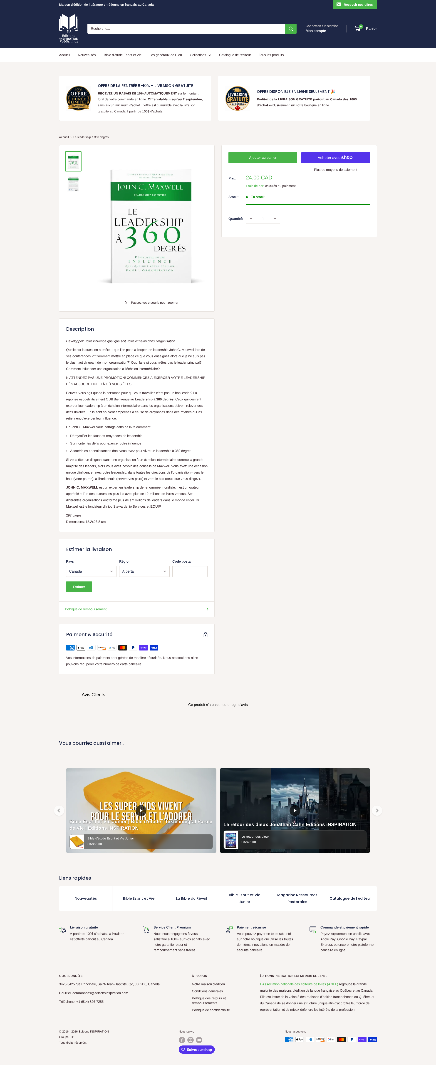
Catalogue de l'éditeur (235, 55)
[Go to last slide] (59, 810)
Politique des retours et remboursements (209, 1000)
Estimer (79, 587)
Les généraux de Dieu (165, 55)
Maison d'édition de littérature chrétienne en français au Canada (106, 4)
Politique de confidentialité (211, 1010)
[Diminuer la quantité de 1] (251, 218)
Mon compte (316, 31)
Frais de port (255, 185)
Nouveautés (87, 55)
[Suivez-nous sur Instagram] (190, 1040)
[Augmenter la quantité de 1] (275, 218)
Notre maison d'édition (208, 984)
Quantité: (235, 218)
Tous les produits (271, 55)
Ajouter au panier (263, 157)
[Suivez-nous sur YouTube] (199, 1040)
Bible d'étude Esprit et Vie (122, 55)
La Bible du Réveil (191, 898)
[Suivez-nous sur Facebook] (182, 1040)
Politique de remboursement (86, 609)
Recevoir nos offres (358, 4)
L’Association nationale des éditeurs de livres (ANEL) (299, 984)
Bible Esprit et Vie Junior (244, 898)
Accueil (64, 55)
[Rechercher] (291, 29)
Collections (198, 55)
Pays (70, 561)
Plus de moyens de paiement (335, 169)
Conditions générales (207, 991)
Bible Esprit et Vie (138, 898)
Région (125, 561)
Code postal (181, 561)
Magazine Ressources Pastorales (297, 898)
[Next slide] (377, 810)
